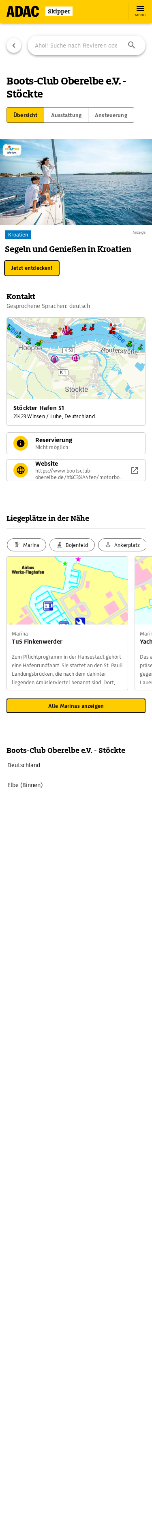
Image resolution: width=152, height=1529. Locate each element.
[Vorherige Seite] (13, 45)
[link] (76, 765)
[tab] (25, 115)
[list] (76, 775)
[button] (132, 45)
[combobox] (87, 45)
